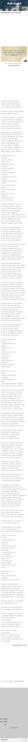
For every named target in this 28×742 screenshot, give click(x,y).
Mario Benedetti (17, 645)
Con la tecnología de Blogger (14, 724)
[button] (26, 13)
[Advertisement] (14, 30)
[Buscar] (26, 3)
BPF (11, 681)
